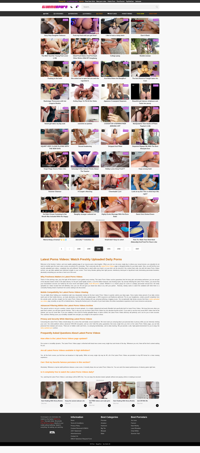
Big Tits (103, 428)
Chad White (135, 431)
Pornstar (103, 420)
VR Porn (92, 444)
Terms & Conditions (77, 423)
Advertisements (76, 433)
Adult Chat (153, 13)
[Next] (128, 249)
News (72, 420)
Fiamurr (133, 423)
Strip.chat (43, 403)
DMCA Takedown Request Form (81, 439)
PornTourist (120, 1)
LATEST (100, 13)
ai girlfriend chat (72, 1)
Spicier (81, 1)
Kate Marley (135, 425)
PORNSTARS (74, 13)
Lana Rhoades (136, 428)
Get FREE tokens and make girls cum (99, 401)
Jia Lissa (134, 420)
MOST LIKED (113, 13)
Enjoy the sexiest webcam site (75, 401)
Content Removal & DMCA (79, 428)
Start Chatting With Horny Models (52, 401)
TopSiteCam (130, 1)
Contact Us (74, 436)
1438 (78, 249)
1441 (108, 249)
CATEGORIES (59, 13)
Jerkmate (138, 1)
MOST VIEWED (127, 13)
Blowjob (103, 431)
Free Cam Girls (90, 1)
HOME (47, 13)
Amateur (103, 423)
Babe (102, 433)
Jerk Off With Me (142, 401)
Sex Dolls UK (106, 444)
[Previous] (69, 249)
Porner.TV (62, 1)
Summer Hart (135, 433)
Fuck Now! (140, 13)
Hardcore (104, 425)
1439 (88, 249)
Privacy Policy (75, 425)
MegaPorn (99, 444)
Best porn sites (101, 1)
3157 (137, 249)
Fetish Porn (111, 1)
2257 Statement (76, 431)
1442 (118, 249)
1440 (98, 249)
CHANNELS (87, 13)
